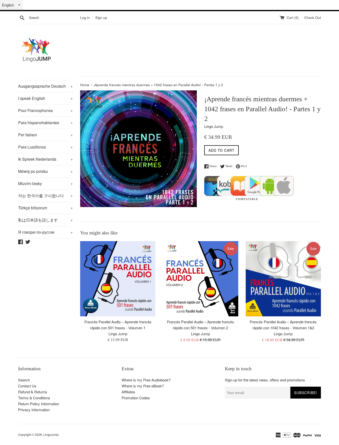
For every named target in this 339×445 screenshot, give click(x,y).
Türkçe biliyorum (45, 208)
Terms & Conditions (34, 397)
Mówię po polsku (45, 171)
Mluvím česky (45, 183)
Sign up (101, 17)
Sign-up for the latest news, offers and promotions (265, 379)
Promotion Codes (136, 397)
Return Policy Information (38, 403)
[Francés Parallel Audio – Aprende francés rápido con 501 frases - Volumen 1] (117, 278)
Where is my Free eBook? (143, 385)
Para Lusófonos (45, 147)
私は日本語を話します (45, 220)
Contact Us (27, 385)
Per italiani (45, 135)
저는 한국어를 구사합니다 (45, 195)
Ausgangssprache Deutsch (45, 86)
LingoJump (51, 434)
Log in (85, 17)
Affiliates (128, 391)
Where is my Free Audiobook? (146, 379)
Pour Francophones (45, 110)
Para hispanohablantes (45, 122)
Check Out (312, 17)
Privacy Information (34, 409)
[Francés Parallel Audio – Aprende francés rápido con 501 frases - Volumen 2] (200, 278)
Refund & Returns (32, 391)
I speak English (45, 98)
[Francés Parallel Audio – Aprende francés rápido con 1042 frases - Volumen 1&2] (283, 278)
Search (24, 379)
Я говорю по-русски (45, 232)
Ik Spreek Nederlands (45, 159)
